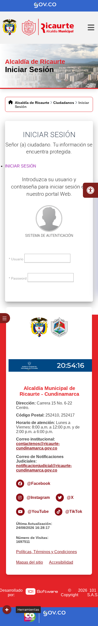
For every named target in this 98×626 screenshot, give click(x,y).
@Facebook (38, 483)
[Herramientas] (7, 609)
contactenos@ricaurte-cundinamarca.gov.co (38, 446)
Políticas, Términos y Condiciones (46, 552)
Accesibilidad (61, 562)
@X (70, 497)
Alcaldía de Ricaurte (32, 103)
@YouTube (38, 511)
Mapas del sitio (29, 562)
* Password (18, 278)
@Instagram (38, 497)
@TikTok (73, 511)
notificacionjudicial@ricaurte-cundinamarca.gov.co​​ (44, 468)
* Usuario (16, 259)
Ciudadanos (63, 103)
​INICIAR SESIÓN (20, 166)
